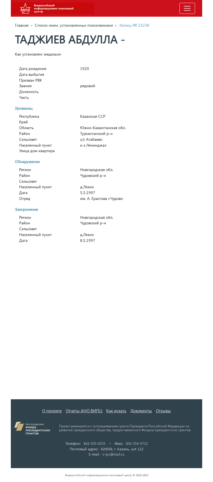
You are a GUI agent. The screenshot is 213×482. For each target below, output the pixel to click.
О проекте (52, 410)
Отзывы (163, 410)
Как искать (116, 410)
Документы (141, 410)
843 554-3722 (137, 443)
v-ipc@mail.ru (113, 454)
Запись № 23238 (134, 25)
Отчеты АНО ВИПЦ (84, 410)
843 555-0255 (94, 443)
